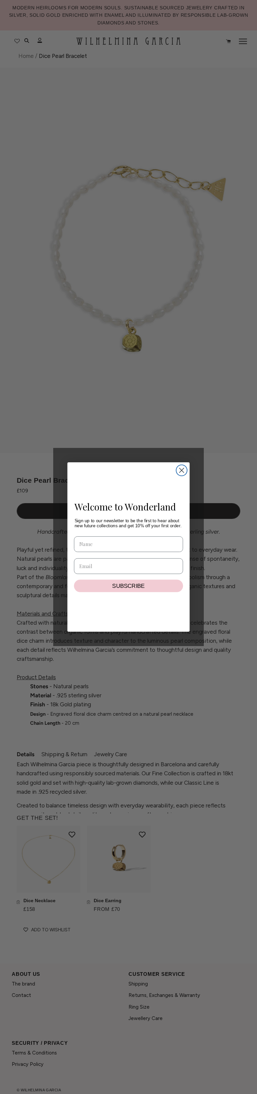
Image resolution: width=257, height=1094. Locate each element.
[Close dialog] (181, 470)
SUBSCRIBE (128, 585)
